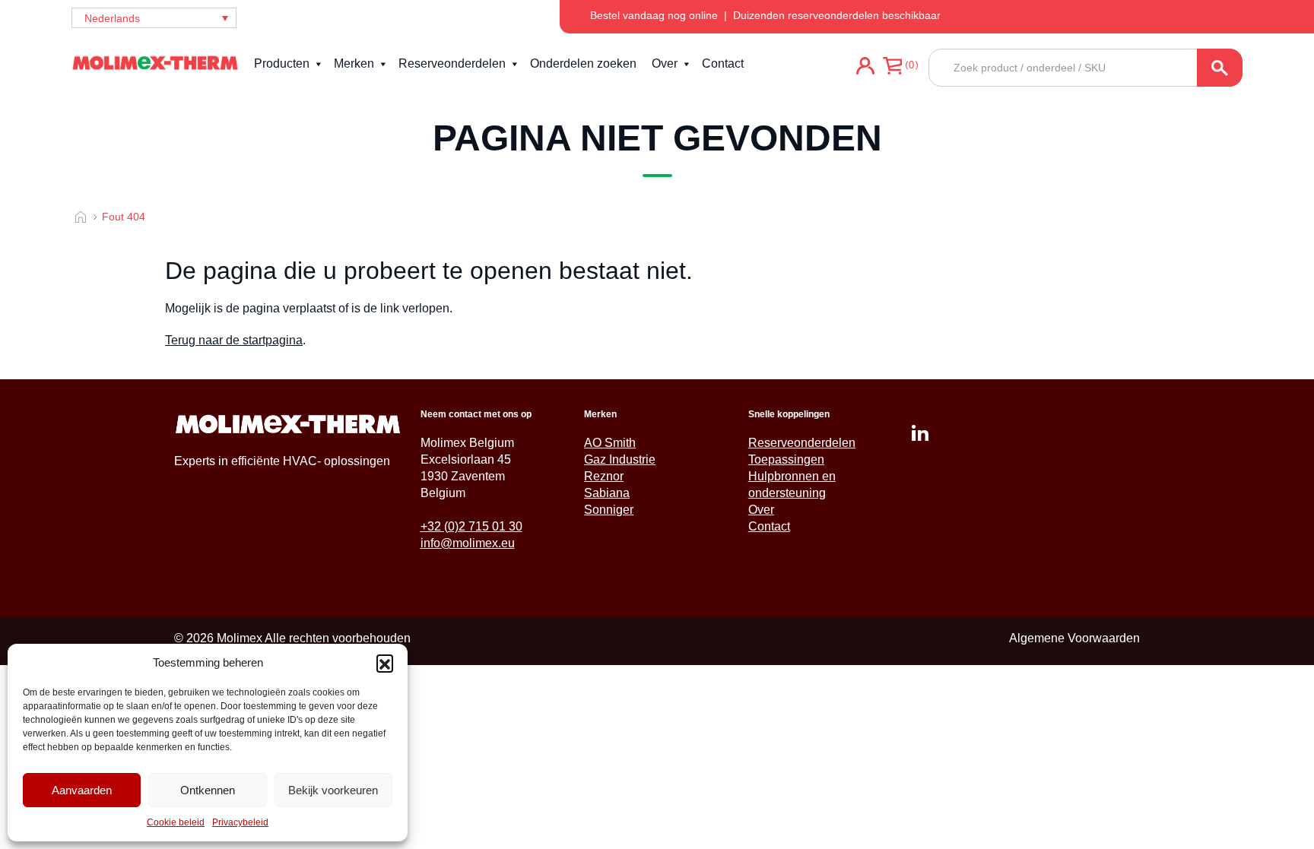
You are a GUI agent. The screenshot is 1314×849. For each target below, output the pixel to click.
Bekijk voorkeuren (333, 790)
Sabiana (607, 492)
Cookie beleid (176, 822)
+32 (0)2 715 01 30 (471, 526)
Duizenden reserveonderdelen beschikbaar (837, 15)
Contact (723, 63)
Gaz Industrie (619, 459)
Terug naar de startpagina (234, 340)
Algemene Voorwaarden (1074, 638)
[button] (384, 662)
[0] (892, 68)
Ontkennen (207, 790)
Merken (354, 63)
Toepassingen (786, 459)
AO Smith (610, 442)
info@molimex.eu (468, 543)
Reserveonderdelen (452, 63)
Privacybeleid (240, 822)
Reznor (604, 476)
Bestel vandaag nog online (654, 15)
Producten (281, 63)
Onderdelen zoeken (583, 63)
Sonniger (608, 509)
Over (665, 63)
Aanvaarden (82, 790)
